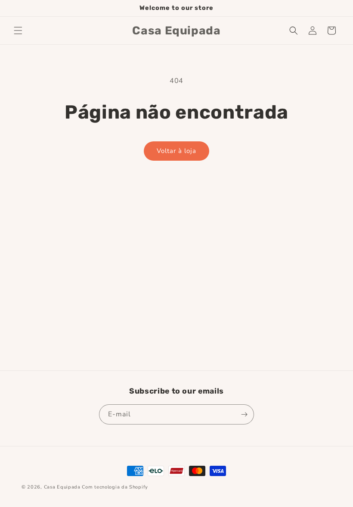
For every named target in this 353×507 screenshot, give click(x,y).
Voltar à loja (176, 151)
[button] (18, 30)
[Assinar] (244, 414)
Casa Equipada (62, 487)
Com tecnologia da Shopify (115, 487)
